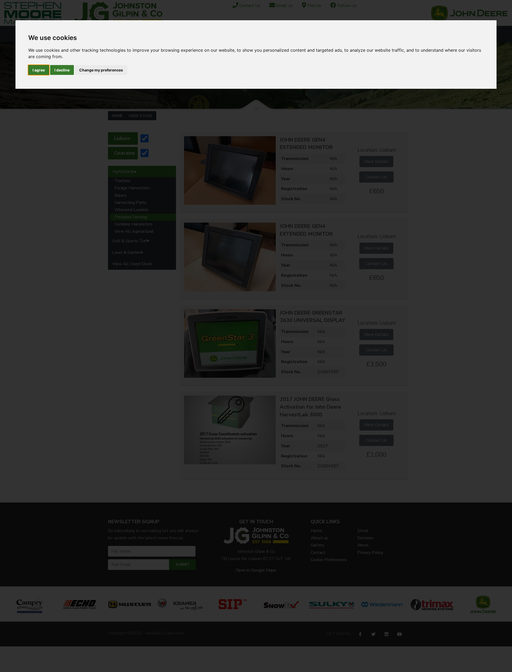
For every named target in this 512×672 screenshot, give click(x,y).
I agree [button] (39, 70)
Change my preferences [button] (101, 70)
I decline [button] (62, 70)
